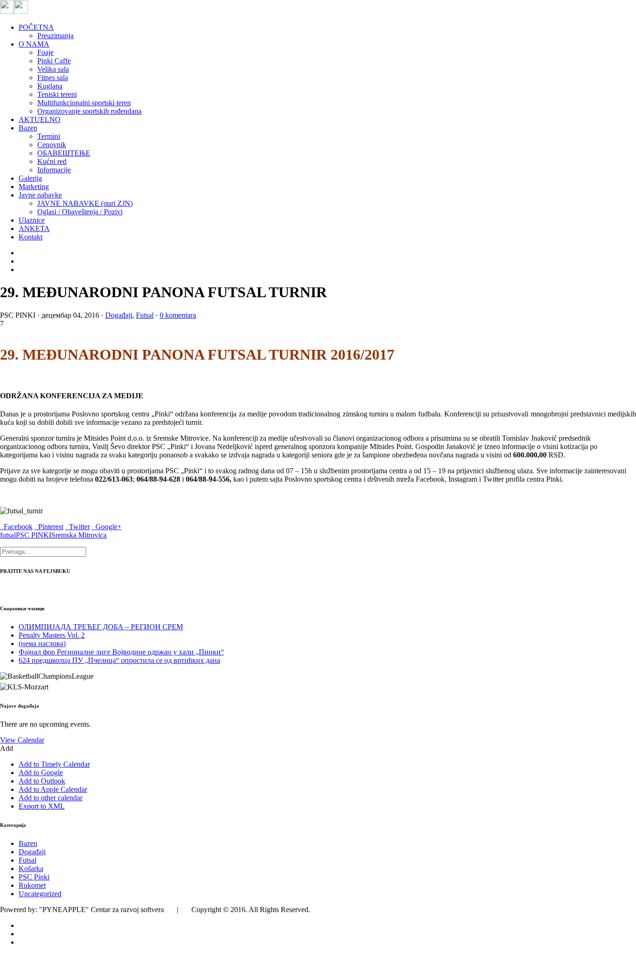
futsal (8, 535)
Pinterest (48, 527)
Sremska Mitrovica (79, 535)
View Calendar (22, 740)
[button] (6, 748)
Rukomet (32, 885)
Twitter (77, 527)
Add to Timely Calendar (54, 764)
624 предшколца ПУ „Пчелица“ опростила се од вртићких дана (119, 660)
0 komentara (178, 315)
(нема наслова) (42, 643)
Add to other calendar (50, 798)
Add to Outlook (42, 781)
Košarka (31, 868)
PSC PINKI (33, 535)
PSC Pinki (34, 877)
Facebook (16, 527)
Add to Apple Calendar (53, 789)
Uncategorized (40, 894)
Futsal (145, 315)
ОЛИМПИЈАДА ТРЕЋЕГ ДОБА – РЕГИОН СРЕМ (101, 627)
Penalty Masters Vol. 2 (52, 635)
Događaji (118, 315)
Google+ (107, 527)
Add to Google (41, 773)
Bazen (28, 843)
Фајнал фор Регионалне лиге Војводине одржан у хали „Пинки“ (121, 652)
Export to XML (42, 806)
